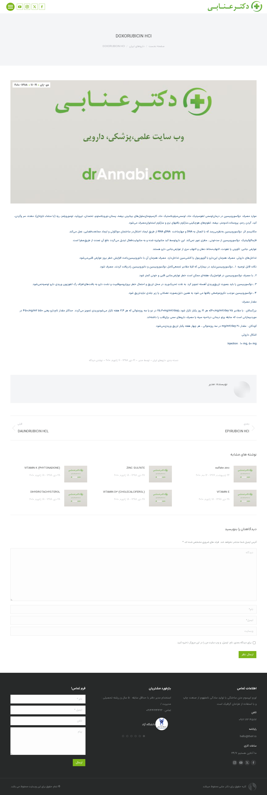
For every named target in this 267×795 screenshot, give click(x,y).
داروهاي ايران (159, 360)
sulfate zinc (222, 468)
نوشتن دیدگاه (96, 360)
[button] (144, 736)
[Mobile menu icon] (10, 7)
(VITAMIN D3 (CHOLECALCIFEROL (124, 492)
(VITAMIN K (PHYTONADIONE (42, 468)
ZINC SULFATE (135, 468)
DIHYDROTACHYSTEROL (45, 492)
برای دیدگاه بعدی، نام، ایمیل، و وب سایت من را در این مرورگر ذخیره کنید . (213, 643)
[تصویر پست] (245, 474)
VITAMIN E (223, 492)
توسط (144, 360)
